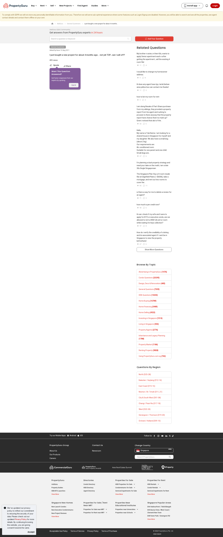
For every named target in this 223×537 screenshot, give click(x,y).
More (104, 5)
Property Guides (57, 488)
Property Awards (91, 467)
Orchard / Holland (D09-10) (150, 421)
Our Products (55, 455)
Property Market (148, 344)
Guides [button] (94, 5)
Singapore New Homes (62, 502)
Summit (122, 467)
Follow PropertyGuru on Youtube (162, 435)
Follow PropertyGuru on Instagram (158, 435)
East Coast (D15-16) (147, 386)
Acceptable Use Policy (58, 531)
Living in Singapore (149, 324)
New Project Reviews (59, 513)
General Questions (57, 47)
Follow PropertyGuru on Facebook (154, 435)
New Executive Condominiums (62, 510)
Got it (73, 85)
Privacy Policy (21, 519)
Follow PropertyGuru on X (169, 436)
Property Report (147, 467)
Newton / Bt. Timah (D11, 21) (150, 392)
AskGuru (54, 484)
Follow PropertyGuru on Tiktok (172, 436)
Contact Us (97, 445)
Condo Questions (149, 278)
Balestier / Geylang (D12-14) (150, 380)
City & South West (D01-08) (150, 398)
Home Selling (147, 312)
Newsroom (96, 451)
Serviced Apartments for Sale (126, 491)
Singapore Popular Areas (159, 502)
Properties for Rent (156, 480)
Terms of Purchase (109, 531)
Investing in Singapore (150, 318)
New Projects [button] (65, 5)
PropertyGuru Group (59, 445)
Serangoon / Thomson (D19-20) (152, 415)
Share (68, 66)
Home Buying (147, 301)
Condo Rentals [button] (152, 488)
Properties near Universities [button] (125, 509)
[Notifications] (206, 5)
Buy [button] (33, 5)
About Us (53, 451)
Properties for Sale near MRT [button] (94, 509)
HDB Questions (148, 295)
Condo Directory (89, 484)
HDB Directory (88, 488)
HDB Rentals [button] (152, 484)
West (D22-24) (144, 409)
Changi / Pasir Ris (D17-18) (150, 403)
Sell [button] (52, 5)
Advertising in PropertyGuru (153, 272)
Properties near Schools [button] (124, 513)
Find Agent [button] (82, 5)
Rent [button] (42, 5)
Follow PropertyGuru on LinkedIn (166, 435)
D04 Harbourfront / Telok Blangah (159, 507)
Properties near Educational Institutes (125, 504)
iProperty (167, 467)
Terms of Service (77, 531)
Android (72, 435)
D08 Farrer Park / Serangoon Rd (158, 516)
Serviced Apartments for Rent (158, 491)
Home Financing (148, 307)
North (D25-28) (145, 374)
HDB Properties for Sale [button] (124, 484)
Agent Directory (89, 491)
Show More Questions (154, 250)
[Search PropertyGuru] (170, 457)
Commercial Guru (61, 467)
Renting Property (148, 350)
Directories (88, 480)
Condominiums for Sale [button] (124, 488)
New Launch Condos (58, 507)
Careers (53, 458)
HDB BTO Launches (58, 491)
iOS (81, 435)
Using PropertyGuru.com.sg (152, 356)
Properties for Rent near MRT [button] (94, 513)
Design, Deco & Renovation (152, 283)
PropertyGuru (57, 480)
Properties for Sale (124, 480)
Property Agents (148, 330)
